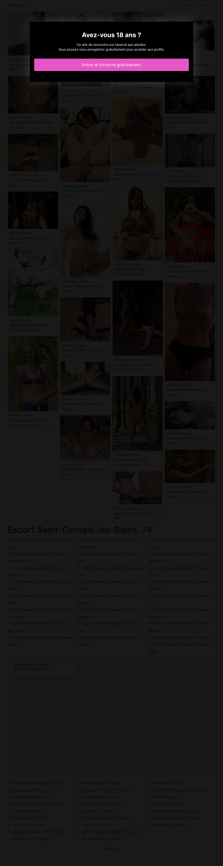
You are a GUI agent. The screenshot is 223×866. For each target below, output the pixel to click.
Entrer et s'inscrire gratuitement (111, 65)
